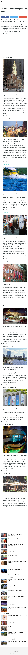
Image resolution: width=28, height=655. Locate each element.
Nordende (5, 212)
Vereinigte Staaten (4, 5)
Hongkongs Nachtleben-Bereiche (15, 569)
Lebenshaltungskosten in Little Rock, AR (16, 638)
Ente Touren (6, 164)
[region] (14, 45)
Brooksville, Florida (12, 626)
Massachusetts (11, 5)
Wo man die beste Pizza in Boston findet (16, 550)
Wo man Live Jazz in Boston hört (15, 538)
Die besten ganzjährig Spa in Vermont (16, 596)
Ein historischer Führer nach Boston (15, 544)
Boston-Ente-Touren (12, 555)
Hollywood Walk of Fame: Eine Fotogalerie (16, 621)
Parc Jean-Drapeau (12, 585)
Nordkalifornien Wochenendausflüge (15, 632)
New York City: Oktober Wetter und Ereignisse (17, 641)
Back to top (14, 649)
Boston (16, 5)
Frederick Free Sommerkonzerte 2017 (16, 590)
